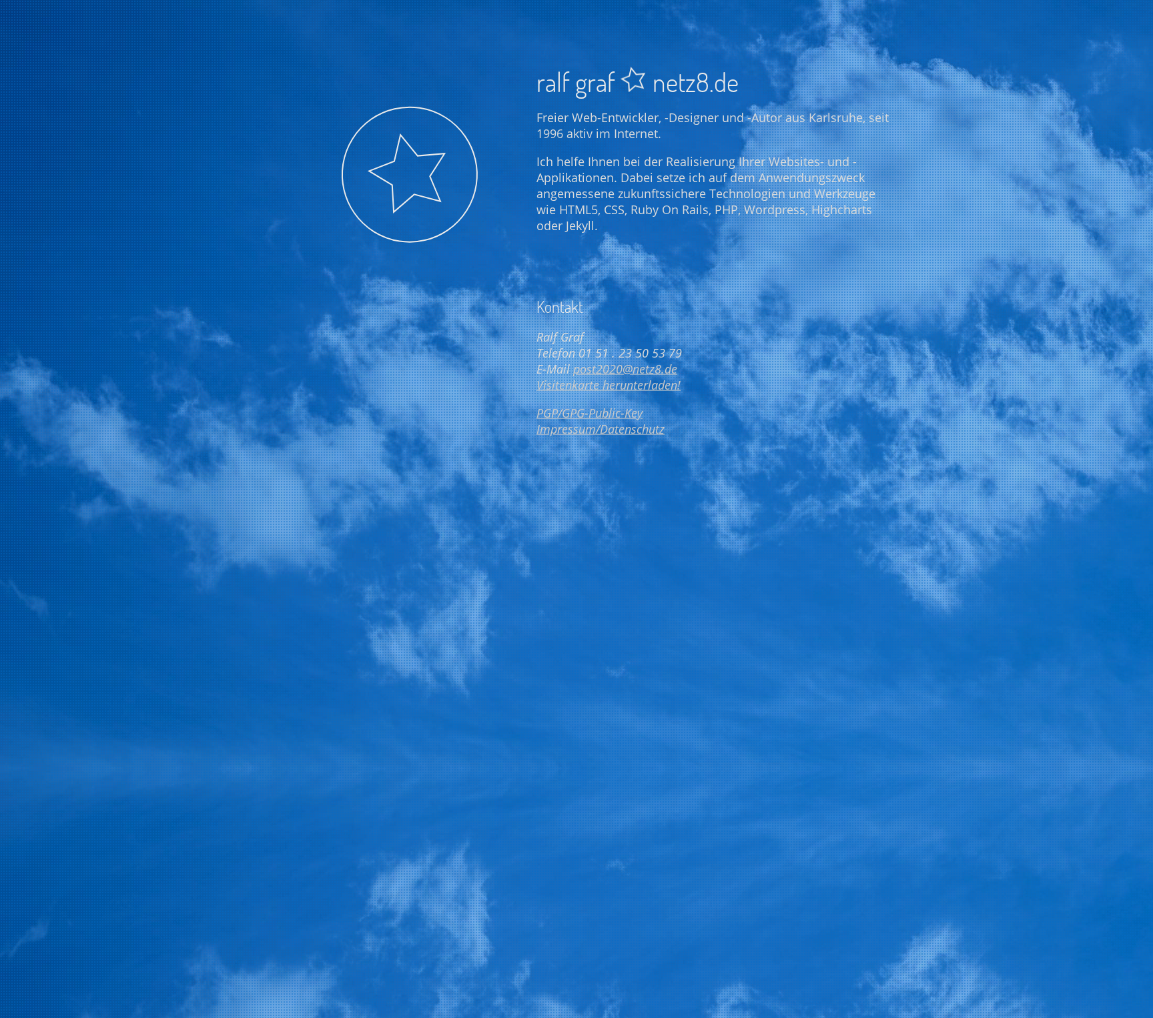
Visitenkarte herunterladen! (608, 384)
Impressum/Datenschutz (600, 428)
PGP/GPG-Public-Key (589, 412)
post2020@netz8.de (625, 368)
